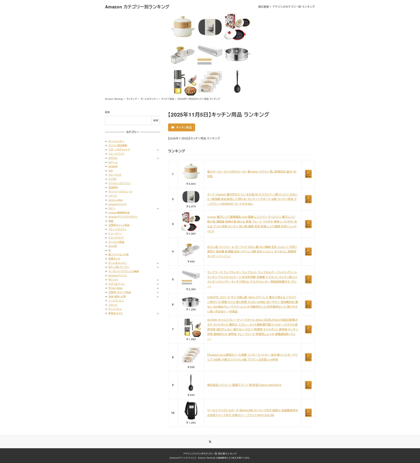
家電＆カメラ (115, 313)
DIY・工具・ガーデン (118, 267)
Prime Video (115, 288)
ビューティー (115, 233)
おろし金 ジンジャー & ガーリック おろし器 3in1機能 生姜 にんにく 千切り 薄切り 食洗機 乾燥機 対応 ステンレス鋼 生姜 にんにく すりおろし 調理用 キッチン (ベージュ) (252, 251)
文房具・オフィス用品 (119, 292)
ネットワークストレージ (120, 191)
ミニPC (112, 179)
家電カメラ (114, 258)
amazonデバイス (117, 204)
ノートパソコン (116, 300)
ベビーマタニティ (117, 229)
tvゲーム (112, 162)
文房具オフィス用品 (118, 225)
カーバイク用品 (116, 241)
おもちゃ (112, 158)
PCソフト (113, 279)
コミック (112, 195)
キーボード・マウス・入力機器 (123, 271)
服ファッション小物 (118, 254)
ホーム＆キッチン (117, 262)
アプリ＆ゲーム (116, 283)
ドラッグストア (116, 237)
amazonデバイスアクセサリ (122, 216)
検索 (107, 112)
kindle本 (113, 166)
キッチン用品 (183, 127)
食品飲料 (113, 187)
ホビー (111, 208)
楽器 (110, 220)
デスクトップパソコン (119, 183)
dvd (110, 170)
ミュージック (114, 174)
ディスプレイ (115, 309)
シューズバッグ (116, 153)
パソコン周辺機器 (117, 145)
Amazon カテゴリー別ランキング (137, 7)
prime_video (115, 199)
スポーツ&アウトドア (119, 149)
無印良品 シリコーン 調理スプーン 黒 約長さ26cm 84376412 (244, 385)
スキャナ (112, 304)
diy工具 (112, 246)
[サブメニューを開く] (157, 149)
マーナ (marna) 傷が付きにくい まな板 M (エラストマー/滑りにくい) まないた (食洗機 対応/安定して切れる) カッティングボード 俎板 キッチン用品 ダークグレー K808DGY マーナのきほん (252, 199)
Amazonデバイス (117, 275)
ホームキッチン (116, 141)
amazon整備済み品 (119, 212)
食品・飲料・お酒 (117, 296)
